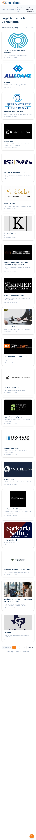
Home (3, 9)
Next (29, 647)
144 (25, 647)
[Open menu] (32, 2)
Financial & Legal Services (20, 9)
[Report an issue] (31, 836)
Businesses (10, 9)
